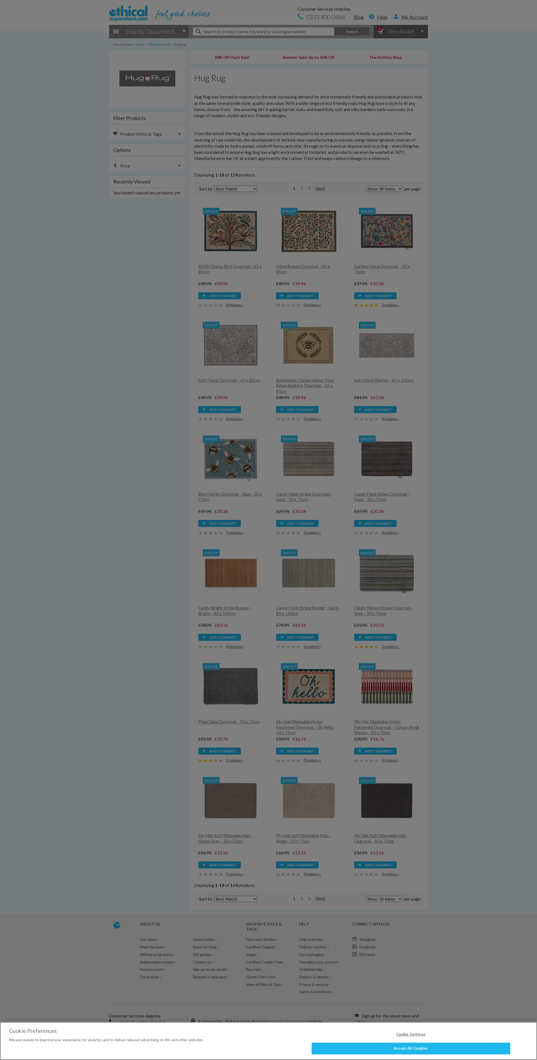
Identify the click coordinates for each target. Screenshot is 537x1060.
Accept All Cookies (411, 1048)
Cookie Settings (410, 1034)
